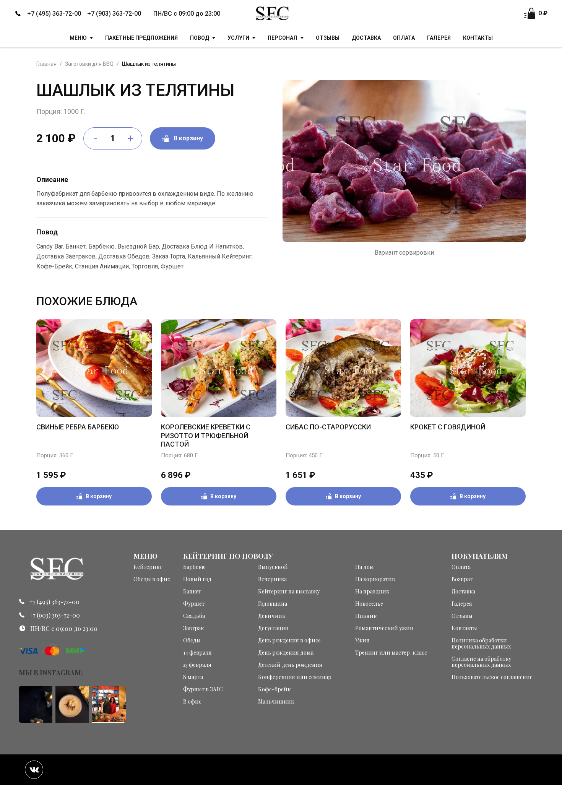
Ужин (362, 640)
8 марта (193, 677)
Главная (46, 64)
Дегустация (273, 628)
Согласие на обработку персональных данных (481, 662)
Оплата (404, 38)
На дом (364, 567)
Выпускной (273, 567)
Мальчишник (276, 702)
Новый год (197, 579)
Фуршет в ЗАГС (203, 689)
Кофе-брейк (274, 689)
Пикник (366, 616)
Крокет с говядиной (447, 427)
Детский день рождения (290, 665)
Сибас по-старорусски (328, 427)
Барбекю (194, 567)
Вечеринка (272, 579)
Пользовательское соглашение (492, 677)
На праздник (372, 591)
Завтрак (193, 628)
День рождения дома (285, 653)
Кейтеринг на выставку (289, 591)
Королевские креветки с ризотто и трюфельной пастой (205, 435)
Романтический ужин (384, 628)
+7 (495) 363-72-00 (54, 13)
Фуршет (194, 604)
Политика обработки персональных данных (481, 643)
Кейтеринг (147, 567)
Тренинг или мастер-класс (391, 653)
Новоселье (369, 604)
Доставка (366, 38)
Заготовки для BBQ (89, 64)
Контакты (478, 38)
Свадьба (194, 616)
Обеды (192, 640)
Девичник (271, 616)
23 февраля (197, 665)
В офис (192, 702)
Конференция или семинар (294, 677)
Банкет (192, 591)
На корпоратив (375, 579)
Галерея (439, 38)
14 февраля (197, 653)
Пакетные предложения (141, 38)
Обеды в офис (151, 579)
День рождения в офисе (289, 640)
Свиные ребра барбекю (77, 427)
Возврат (462, 579)
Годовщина (272, 604)
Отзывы (327, 38)
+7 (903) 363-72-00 (114, 13)
